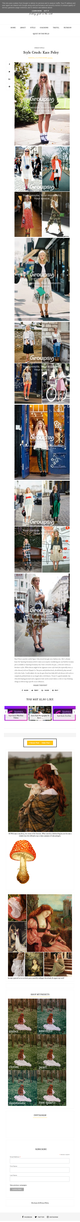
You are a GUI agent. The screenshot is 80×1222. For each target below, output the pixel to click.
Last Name (13, 1175)
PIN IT (56, 690)
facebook (28, 1217)
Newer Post (34, 743)
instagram (53, 1217)
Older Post (46, 743)
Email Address (15, 1157)
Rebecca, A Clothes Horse (37, 58)
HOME (13, 28)
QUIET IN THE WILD (41, 34)
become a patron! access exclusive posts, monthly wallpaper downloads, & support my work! (36, 978)
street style (39, 48)
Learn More (37, 11)
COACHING (44, 28)
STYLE (32, 28)
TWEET (36, 690)
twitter (41, 1217)
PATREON (67, 28)
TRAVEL (56, 28)
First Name (13, 1166)
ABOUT (23, 28)
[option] (16, 714)
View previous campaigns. (18, 1185)
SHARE (26, 690)
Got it (46, 11)
